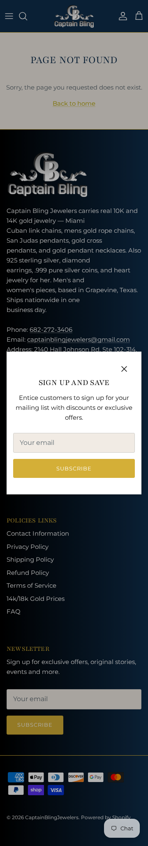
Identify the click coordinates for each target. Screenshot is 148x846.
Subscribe (74, 468)
